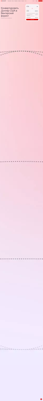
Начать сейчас (32, 19)
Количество (28, 5)
